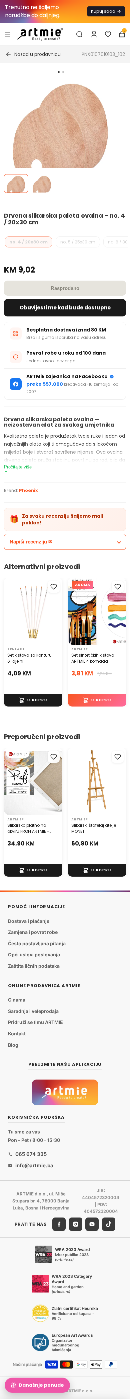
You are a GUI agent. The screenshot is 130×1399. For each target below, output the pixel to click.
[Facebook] (59, 1224)
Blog (13, 1044)
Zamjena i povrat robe (33, 932)
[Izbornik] (7, 34)
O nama (16, 1000)
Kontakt (17, 1033)
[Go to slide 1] (59, 72)
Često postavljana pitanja (37, 943)
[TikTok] (108, 1224)
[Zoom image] (61, 137)
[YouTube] (92, 1224)
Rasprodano (65, 288)
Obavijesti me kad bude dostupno (65, 307)
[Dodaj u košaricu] (33, 700)
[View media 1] (16, 183)
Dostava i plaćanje (28, 921)
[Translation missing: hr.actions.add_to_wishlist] (54, 587)
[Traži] (79, 34)
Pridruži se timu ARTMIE (35, 1022)
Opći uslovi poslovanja (34, 954)
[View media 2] (42, 183)
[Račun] (94, 34)
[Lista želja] (108, 34)
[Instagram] (75, 1224)
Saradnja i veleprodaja (33, 1011)
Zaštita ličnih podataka (34, 966)
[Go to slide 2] (63, 72)
